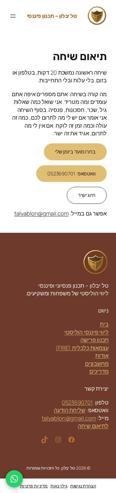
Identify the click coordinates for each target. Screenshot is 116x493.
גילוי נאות (58, 486)
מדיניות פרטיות (34, 486)
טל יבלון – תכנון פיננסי (52, 16)
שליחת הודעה (69, 410)
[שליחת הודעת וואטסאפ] (14, 478)
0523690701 (77, 402)
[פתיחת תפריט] (13, 16)
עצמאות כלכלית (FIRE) (82, 347)
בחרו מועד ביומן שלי (75, 151)
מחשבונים (97, 363)
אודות (102, 355)
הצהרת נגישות (83, 486)
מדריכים (99, 371)
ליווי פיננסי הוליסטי (86, 332)
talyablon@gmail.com (41, 213)
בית (104, 324)
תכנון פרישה (94, 339)
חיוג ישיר (87, 195)
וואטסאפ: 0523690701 (71, 173)
